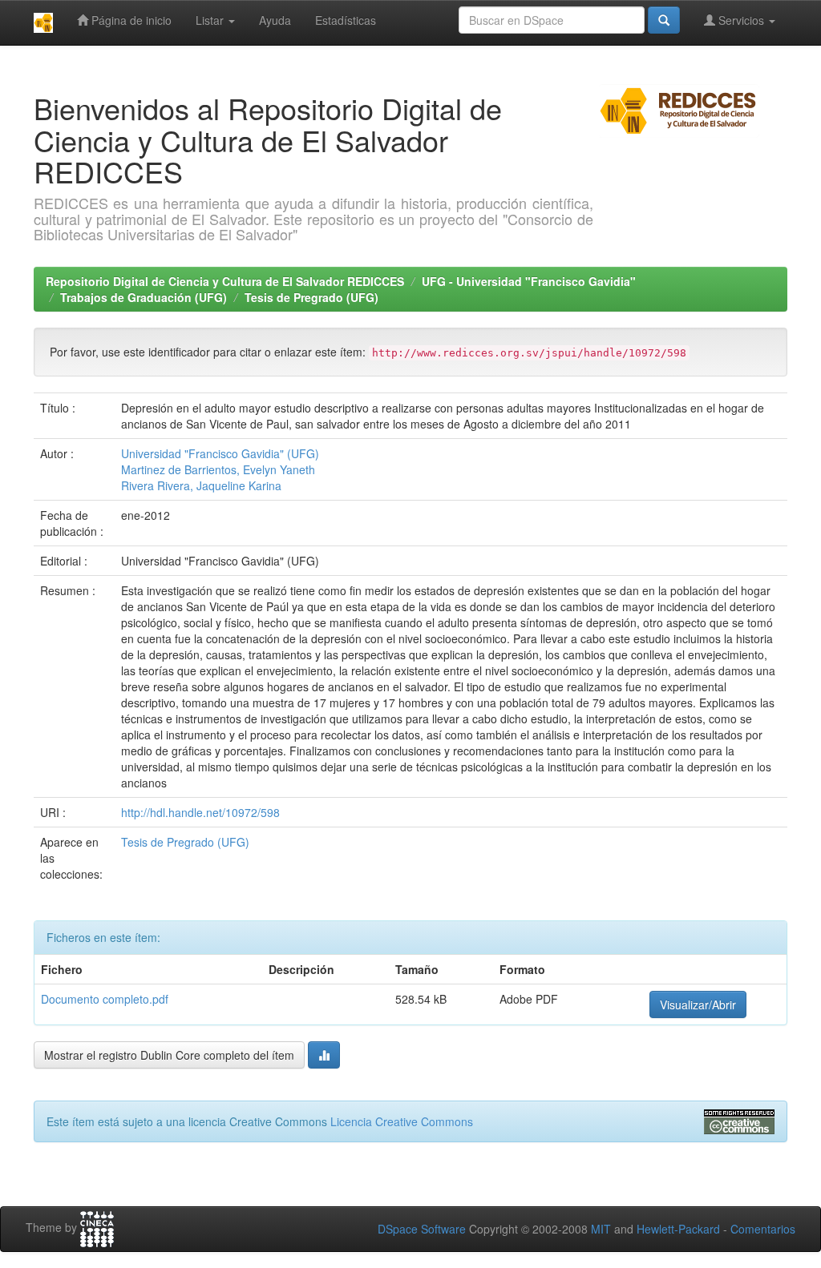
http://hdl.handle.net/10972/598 (200, 812)
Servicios (741, 20)
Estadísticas (345, 20)
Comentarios (762, 1229)
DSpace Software (422, 1229)
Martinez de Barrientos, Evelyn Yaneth (218, 469)
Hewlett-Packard (678, 1229)
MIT (601, 1229)
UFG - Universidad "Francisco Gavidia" (529, 281)
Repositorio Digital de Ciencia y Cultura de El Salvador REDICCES (225, 281)
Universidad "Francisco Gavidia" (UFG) (220, 453)
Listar (211, 20)
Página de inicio (130, 20)
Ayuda (275, 20)
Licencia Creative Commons (401, 1121)
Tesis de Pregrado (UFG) (311, 297)
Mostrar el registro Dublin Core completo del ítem (169, 1055)
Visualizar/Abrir (698, 1004)
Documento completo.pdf (104, 999)
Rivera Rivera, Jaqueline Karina (201, 485)
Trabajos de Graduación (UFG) (143, 297)
